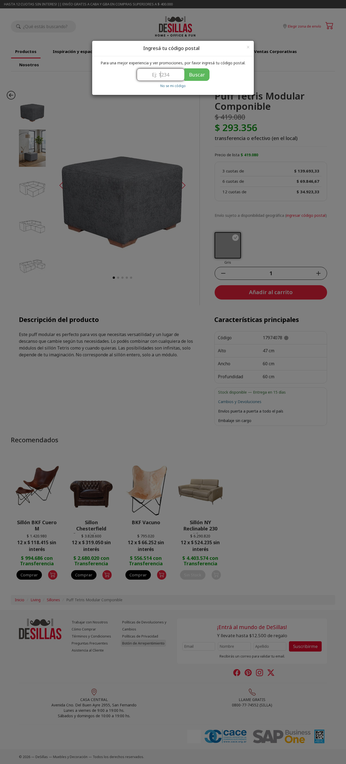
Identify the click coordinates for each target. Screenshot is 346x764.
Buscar (197, 74)
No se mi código (173, 86)
